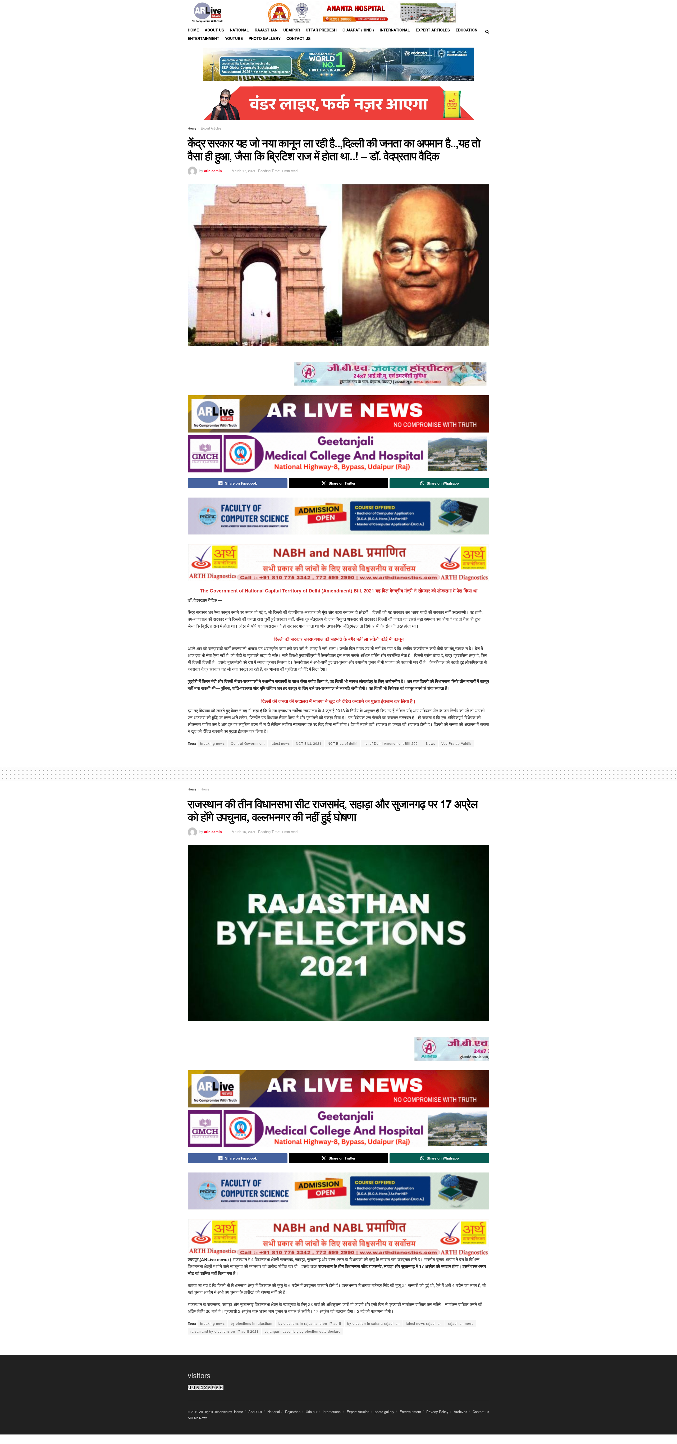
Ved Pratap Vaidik (456, 743)
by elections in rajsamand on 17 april (309, 1323)
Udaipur (291, 30)
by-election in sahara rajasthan (373, 1323)
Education (466, 30)
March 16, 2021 (243, 831)
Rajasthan (266, 30)
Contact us (298, 38)
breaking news (212, 743)
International (395, 30)
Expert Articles (433, 30)
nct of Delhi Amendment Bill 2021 (392, 743)
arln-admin (213, 170)
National (239, 30)
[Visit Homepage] (207, 13)
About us (214, 30)
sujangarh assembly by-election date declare (303, 1331)
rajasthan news (461, 1323)
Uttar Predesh (321, 30)
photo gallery (384, 1411)
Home (193, 30)
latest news (280, 743)
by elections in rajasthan (251, 1323)
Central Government (248, 743)
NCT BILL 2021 (309, 743)
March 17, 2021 (243, 170)
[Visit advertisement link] (362, 13)
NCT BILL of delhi (343, 743)
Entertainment (203, 38)
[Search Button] (487, 31)
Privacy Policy (437, 1411)
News (430, 743)
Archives (460, 1411)
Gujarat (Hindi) (358, 30)
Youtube (234, 38)
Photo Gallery (265, 38)
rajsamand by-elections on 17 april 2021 (224, 1331)
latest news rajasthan (424, 1323)
